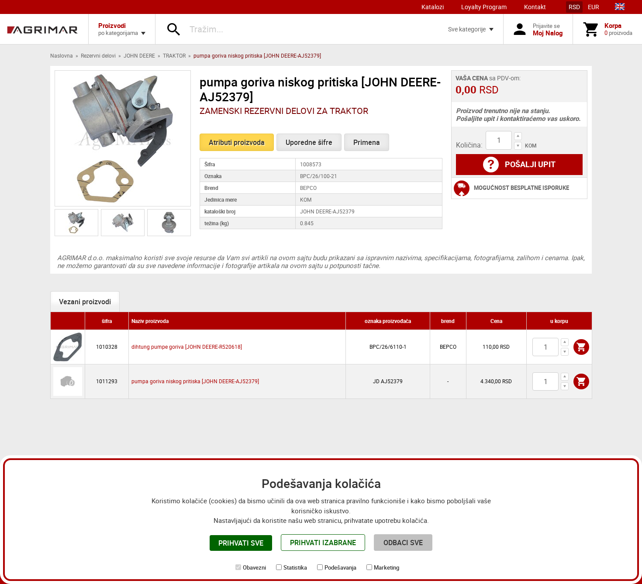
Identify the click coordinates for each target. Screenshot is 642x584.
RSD (574, 7)
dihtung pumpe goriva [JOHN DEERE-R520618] (186, 346)
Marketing (386, 567)
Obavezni (254, 567)
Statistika (295, 567)
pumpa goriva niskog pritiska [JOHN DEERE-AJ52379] (195, 381)
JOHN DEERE (139, 55)
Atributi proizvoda (237, 142)
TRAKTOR (174, 55)
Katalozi (432, 7)
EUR (593, 7)
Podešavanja (340, 567)
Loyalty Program (484, 7)
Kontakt (535, 7)
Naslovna (61, 55)
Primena (366, 142)
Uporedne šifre (309, 142)
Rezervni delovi (98, 55)
